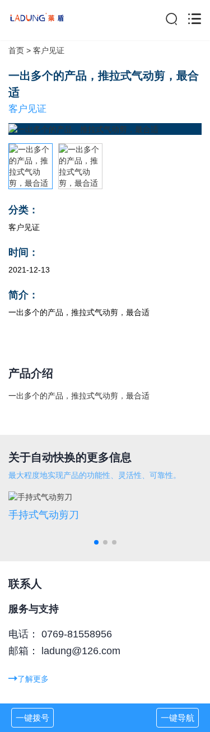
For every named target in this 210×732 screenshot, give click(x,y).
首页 (16, 50)
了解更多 (33, 678)
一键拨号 (32, 717)
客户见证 (48, 50)
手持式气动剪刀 (43, 514)
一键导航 (177, 717)
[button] (96, 542)
